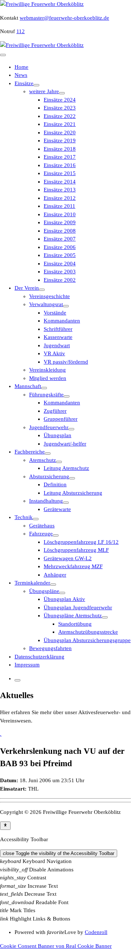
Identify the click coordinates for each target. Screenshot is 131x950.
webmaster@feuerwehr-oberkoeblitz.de (64, 18)
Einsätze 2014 (60, 182)
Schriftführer (58, 329)
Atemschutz (42, 460)
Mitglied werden (47, 378)
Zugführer (55, 411)
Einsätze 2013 (60, 190)
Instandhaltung (46, 501)
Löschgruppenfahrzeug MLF (76, 550)
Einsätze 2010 (60, 214)
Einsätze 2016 (60, 165)
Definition (55, 484)
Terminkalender (32, 583)
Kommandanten (62, 321)
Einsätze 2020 (60, 132)
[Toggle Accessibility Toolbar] (5, 826)
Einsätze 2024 (60, 100)
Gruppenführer (61, 419)
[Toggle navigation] (3, 55)
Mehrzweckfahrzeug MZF (73, 566)
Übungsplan (57, 435)
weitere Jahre (44, 91)
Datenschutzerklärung (39, 657)
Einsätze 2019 (60, 140)
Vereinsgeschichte (49, 296)
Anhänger (55, 575)
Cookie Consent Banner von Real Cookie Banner (56, 946)
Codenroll (96, 932)
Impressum (27, 665)
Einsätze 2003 (60, 271)
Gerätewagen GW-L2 (68, 558)
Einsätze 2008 (60, 231)
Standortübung (75, 624)
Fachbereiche (30, 452)
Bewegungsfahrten (50, 648)
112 (20, 31)
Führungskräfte (46, 394)
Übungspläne (44, 591)
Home (21, 67)
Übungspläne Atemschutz (73, 615)
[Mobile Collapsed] (36, 85)
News (21, 75)
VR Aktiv (54, 353)
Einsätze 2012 (60, 198)
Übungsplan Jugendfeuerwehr (78, 607)
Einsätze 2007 (60, 239)
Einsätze (24, 83)
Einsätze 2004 (60, 263)
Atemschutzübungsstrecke (88, 632)
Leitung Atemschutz (66, 468)
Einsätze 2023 (60, 108)
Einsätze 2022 (60, 116)
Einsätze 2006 (60, 247)
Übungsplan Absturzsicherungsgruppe (87, 640)
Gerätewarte (57, 509)
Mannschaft (28, 386)
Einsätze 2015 (60, 173)
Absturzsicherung (49, 476)
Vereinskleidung (47, 370)
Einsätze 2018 (60, 149)
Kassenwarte (58, 337)
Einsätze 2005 (60, 255)
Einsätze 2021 (60, 124)
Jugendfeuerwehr (48, 427)
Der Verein (27, 288)
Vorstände (55, 313)
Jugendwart (57, 345)
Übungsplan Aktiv (64, 599)
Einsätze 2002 (60, 280)
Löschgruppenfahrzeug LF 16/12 (81, 542)
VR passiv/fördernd (66, 362)
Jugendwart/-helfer (65, 444)
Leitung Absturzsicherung (73, 493)
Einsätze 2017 (60, 157)
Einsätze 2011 (59, 206)
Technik (24, 517)
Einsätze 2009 (60, 222)
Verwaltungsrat (46, 304)
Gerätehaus (42, 526)
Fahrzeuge (41, 534)
